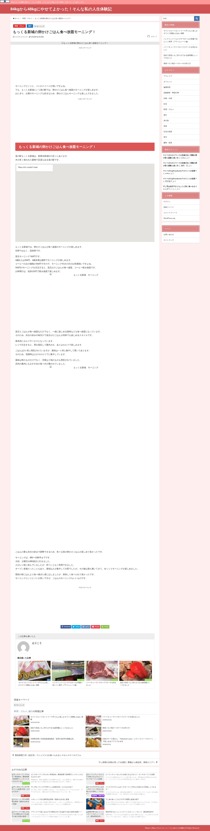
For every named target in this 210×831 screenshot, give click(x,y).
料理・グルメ (19, 26)
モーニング (40, 26)
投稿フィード (169, 207)
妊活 (165, 104)
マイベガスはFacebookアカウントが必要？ (180, 171)
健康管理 (167, 87)
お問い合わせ (169, 234)
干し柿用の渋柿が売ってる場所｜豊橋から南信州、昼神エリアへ (127, 762)
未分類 (166, 120)
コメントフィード (170, 212)
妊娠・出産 (168, 98)
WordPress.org (169, 218)
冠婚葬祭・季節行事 (171, 93)
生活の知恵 (168, 131)
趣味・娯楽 (168, 142)
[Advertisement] (85, 66)
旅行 (29, 26)
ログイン (167, 201)
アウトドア (168, 76)
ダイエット (168, 81)
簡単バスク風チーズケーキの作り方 (177, 63)
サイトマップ (169, 240)
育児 (165, 137)
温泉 (165, 126)
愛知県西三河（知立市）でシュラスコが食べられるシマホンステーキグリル (48, 755)
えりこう (154, 36)
